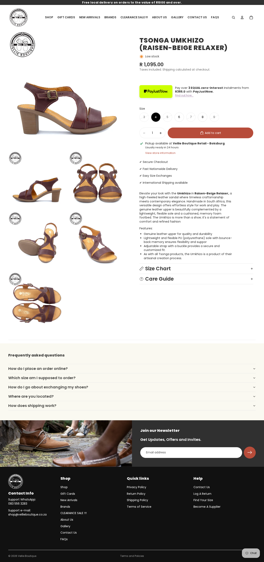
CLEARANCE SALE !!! (73, 513)
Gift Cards (67, 494)
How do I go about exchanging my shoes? (48, 387)
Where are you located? (31, 396)
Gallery (65, 526)
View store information (160, 153)
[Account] (242, 17)
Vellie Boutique (27, 556)
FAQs (64, 539)
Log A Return (202, 494)
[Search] (233, 17)
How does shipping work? (32, 405)
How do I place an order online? (38, 368)
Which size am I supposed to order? (41, 377)
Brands (65, 507)
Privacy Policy (136, 487)
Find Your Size (203, 500)
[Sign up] (250, 453)
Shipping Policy (137, 500)
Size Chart (158, 268)
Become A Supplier (206, 507)
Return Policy (136, 494)
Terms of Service (139, 507)
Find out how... (184, 95)
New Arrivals (68, 500)
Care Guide (159, 278)
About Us (66, 520)
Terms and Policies (132, 556)
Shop (64, 487)
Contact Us (68, 533)
